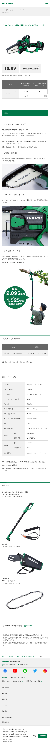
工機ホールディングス (16, 677)
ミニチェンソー (30, 656)
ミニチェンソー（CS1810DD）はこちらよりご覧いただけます (24, 25)
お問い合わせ (24, 665)
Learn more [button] (7, 742)
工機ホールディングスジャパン (11, 681)
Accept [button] (43, 736)
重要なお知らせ (7, 717)
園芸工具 (11, 656)
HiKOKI (4, 677)
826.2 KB (29, 626)
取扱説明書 (5, 722)
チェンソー (20, 656)
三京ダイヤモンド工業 (33, 681)
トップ (3, 656)
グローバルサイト (9, 665)
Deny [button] (34, 736)
